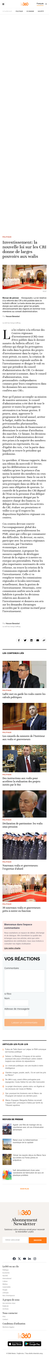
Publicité (6, 1306)
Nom (7, 998)
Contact (5, 1319)
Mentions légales (8, 1327)
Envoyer (38, 1240)
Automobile (7, 1287)
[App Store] (15, 1344)
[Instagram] (34, 1258)
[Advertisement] (24, 123)
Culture (5, 1281)
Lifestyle (6, 1293)
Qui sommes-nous (9, 1303)
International (7, 1278)
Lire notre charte (12, 948)
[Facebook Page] (14, 1258)
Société (41, 11)
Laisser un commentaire (24, 1022)
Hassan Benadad (13, 316)
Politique (19, 11)
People (5, 1290)
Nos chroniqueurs (9, 1295)
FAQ (4, 1316)
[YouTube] (24, 1258)
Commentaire (11, 968)
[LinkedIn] (29, 1258)
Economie (30, 11)
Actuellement (7, 11)
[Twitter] (19, 1258)
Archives (6, 1309)
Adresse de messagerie (17, 1009)
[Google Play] (32, 1344)
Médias (5, 1284)
